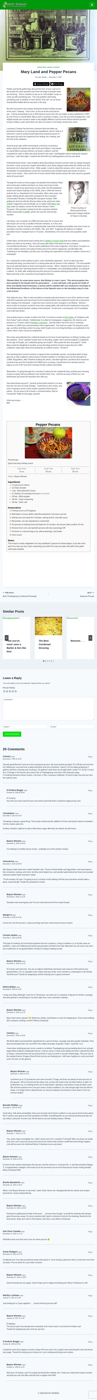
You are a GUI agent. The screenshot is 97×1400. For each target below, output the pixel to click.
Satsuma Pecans (87, 594)
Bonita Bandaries (11, 1182)
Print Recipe (58, 84)
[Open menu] (92, 5)
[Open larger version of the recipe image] (48, 442)
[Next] (90, 638)
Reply (90, 757)
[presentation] (16, 626)
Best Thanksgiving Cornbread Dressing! (19, 594)
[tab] (43, 661)
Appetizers (41, 67)
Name (7, 727)
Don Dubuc (69, 317)
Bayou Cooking (53, 67)
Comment (8, 699)
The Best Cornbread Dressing (45, 644)
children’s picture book (54, 241)
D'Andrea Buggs (15, 790)
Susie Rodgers (10, 1252)
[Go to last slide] (7, 638)
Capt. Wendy (42, 77)
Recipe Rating (9, 688)
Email (54, 727)
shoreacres (8, 861)
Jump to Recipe (42, 84)
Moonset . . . (78, 640)
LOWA (26, 212)
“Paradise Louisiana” (38, 323)
